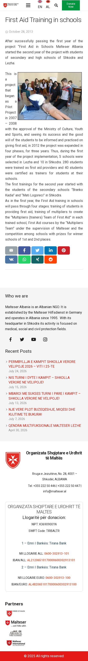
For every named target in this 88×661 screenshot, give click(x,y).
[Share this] (24, 250)
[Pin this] (64, 250)
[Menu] (28, 5)
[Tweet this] (37, 250)
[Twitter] (22, 339)
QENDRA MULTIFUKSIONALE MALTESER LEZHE (45, 426)
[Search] (54, 5)
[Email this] (11, 250)
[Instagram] (45, 339)
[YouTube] (33, 339)
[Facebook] (10, 339)
